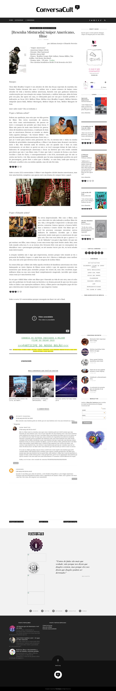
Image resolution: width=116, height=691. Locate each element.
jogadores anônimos (94, 281)
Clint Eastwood (54, 349)
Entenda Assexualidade (50, 629)
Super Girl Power (94, 272)
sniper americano (48, 351)
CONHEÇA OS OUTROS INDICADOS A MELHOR (43, 338)
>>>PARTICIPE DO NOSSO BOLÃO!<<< (43, 345)
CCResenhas (46, 349)
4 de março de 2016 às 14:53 (24, 471)
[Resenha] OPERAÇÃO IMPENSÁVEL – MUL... (40, 399)
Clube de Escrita (47, 625)
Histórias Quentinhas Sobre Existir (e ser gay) (97, 350)
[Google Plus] (102, 253)
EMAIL (93, 415)
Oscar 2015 (73, 349)
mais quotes (86, 576)
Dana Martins (24, 427)
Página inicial (43, 522)
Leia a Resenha (85, 113)
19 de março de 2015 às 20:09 (24, 418)
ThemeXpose (58, 688)
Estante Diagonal (23, 416)
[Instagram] (95, 253)
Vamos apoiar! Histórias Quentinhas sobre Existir (96, 360)
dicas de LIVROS (47, 627)
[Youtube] (98, 253)
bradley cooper (49, 28)
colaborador (94, 278)
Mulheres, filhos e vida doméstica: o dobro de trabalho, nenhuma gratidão (27, 650)
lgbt (93, 284)
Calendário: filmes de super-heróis (94, 266)
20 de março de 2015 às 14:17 (27, 429)
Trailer (52, 60)
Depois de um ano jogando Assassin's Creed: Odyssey (97, 370)
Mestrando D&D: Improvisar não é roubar (97, 339)
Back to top (58, 665)
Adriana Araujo (36, 28)
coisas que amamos (93, 275)
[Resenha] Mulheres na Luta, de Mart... (18, 399)
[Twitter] (86, 253)
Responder (74, 422)
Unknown (26, 361)
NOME (93, 410)
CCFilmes (34, 349)
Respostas (17, 424)
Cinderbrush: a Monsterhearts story (98, 378)
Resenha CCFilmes (38, 351)
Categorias (19, 20)
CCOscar (40, 349)
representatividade (94, 286)
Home (11, 20)
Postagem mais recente (16, 522)
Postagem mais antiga (70, 522)
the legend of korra (94, 289)
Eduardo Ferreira (64, 349)
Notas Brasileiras (93, 269)
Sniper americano (68, 474)
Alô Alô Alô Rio (94, 262)
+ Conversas (29, 20)
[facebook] (89, 253)
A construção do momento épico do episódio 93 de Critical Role (97, 389)
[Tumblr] (92, 253)
